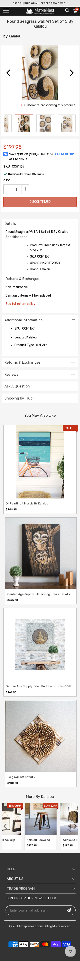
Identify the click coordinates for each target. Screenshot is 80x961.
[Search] (67, 10)
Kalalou (14, 36)
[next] (71, 72)
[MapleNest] (40, 11)
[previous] (8, 72)
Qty (6, 180)
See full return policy (20, 304)
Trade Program (21, 889)
